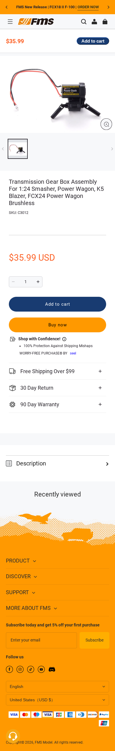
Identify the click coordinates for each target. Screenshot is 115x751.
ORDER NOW (88, 7)
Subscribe (95, 640)
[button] (10, 21)
